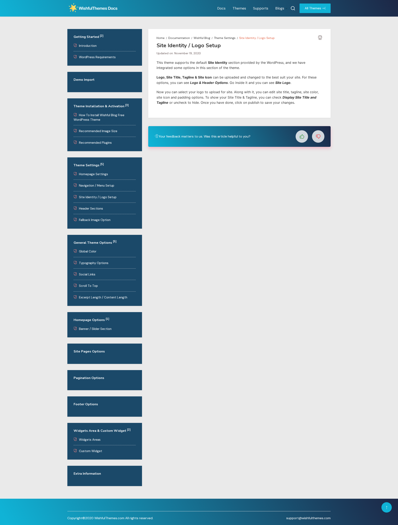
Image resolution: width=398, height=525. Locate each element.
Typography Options (93, 263)
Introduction (88, 46)
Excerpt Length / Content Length (103, 297)
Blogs (279, 8)
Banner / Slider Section (95, 329)
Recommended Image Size (98, 131)
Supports (260, 8)
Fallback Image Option (94, 220)
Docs (221, 8)
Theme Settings (89, 165)
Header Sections (91, 208)
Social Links (87, 274)
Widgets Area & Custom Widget (102, 430)
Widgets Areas (90, 440)
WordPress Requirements (97, 57)
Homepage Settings (93, 174)
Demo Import (84, 79)
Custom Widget (90, 451)
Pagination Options (89, 378)
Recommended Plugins (95, 143)
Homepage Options (91, 320)
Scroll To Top (88, 286)
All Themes (313, 8)
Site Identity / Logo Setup (97, 197)
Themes (239, 8)
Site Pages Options (89, 351)
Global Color (87, 251)
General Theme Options (95, 242)
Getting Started (88, 37)
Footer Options (86, 404)
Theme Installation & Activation (101, 106)
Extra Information (87, 473)
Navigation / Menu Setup (96, 185)
